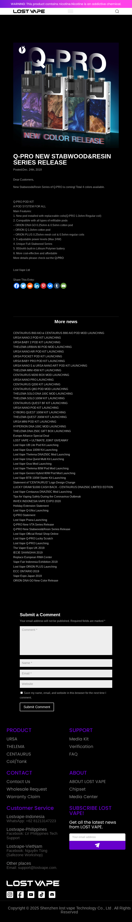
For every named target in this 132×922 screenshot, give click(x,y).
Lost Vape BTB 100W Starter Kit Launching (39, 477)
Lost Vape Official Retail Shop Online (35, 533)
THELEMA (16, 747)
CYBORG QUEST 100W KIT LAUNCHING (39, 412)
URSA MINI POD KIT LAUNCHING (34, 421)
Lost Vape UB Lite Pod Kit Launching (35, 445)
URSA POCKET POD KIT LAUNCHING (37, 356)
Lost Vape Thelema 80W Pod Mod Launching (41, 468)
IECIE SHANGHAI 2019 (28, 552)
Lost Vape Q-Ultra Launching (30, 510)
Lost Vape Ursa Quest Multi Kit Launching (38, 459)
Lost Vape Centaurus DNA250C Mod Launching (42, 491)
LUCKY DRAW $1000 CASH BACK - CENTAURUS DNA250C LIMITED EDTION (63, 487)
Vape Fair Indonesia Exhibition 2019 (35, 561)
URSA (12, 739)
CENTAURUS (19, 754)
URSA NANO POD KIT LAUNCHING (36, 407)
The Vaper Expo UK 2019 (29, 547)
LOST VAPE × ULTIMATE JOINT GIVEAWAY (40, 440)
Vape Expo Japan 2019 (27, 575)
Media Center (83, 797)
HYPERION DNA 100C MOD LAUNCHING (39, 426)
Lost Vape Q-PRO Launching (31, 543)
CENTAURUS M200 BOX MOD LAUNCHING (41, 374)
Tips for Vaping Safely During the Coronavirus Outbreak (47, 496)
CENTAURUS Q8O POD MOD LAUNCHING (40, 389)
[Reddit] (30, 286)
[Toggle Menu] (70, 11)
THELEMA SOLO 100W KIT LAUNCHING (39, 398)
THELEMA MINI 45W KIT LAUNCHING (37, 370)
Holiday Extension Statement (31, 505)
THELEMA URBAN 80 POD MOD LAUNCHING (42, 346)
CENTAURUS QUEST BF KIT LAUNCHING (40, 403)
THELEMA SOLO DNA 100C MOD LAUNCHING (43, 393)
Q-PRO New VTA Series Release (33, 524)
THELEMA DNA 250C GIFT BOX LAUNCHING (42, 431)
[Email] (63, 286)
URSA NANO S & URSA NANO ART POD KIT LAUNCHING (50, 365)
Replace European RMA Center (32, 557)
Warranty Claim (23, 797)
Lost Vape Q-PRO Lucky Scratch (33, 538)
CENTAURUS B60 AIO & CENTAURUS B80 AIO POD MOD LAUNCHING (58, 333)
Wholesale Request (27, 789)
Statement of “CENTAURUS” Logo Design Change (44, 482)
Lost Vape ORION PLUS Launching (35, 566)
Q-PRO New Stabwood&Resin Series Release (41, 529)
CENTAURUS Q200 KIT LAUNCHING (36, 384)
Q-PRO (59, 257)
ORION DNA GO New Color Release (35, 580)
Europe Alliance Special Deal (31, 435)
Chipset (77, 789)
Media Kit (79, 739)
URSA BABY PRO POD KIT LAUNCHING (39, 361)
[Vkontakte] (50, 286)
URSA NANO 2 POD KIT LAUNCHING (37, 337)
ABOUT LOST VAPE (87, 782)
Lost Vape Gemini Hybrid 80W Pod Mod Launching (44, 473)
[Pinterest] (43, 286)
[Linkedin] (37, 286)
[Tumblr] (57, 286)
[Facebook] (17, 286)
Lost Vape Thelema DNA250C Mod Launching (41, 454)
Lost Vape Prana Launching (30, 519)
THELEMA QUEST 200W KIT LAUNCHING (40, 417)
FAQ (73, 754)
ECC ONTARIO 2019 (26, 571)
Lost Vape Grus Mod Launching (32, 463)
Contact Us (18, 782)
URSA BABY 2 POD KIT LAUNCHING (36, 342)
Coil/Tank (17, 761)
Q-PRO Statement (24, 515)
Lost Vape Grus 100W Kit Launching (35, 449)
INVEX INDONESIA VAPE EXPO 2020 (37, 501)
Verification (81, 747)
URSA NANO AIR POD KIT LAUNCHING (38, 351)
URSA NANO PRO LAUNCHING (33, 379)
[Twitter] (23, 286)
